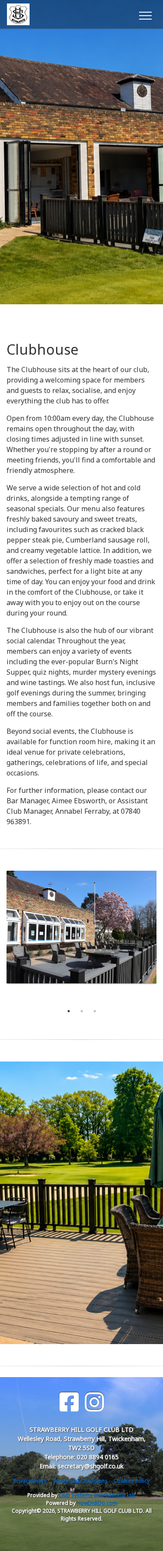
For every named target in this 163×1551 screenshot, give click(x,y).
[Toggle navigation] (145, 14)
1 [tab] (68, 1011)
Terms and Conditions (80, 1480)
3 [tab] (94, 1011)
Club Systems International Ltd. (97, 1495)
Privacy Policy (30, 1480)
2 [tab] (81, 1011)
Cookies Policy (131, 1480)
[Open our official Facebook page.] (69, 1402)
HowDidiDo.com (97, 1503)
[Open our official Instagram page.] (94, 1402)
